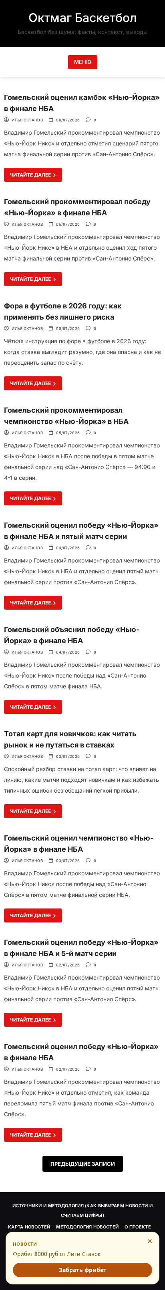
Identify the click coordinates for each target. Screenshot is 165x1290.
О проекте (138, 1227)
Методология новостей (87, 1227)
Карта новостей (29, 1227)
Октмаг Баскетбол (82, 17)
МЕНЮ (82, 62)
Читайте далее (31, 175)
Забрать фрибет (83, 1270)
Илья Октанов (27, 120)
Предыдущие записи (82, 1164)
